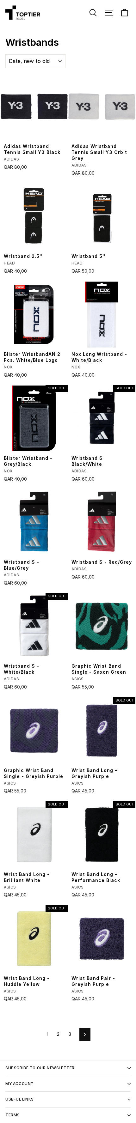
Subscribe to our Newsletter (40, 1068)
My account (19, 1084)
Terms (12, 1115)
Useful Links (19, 1099)
